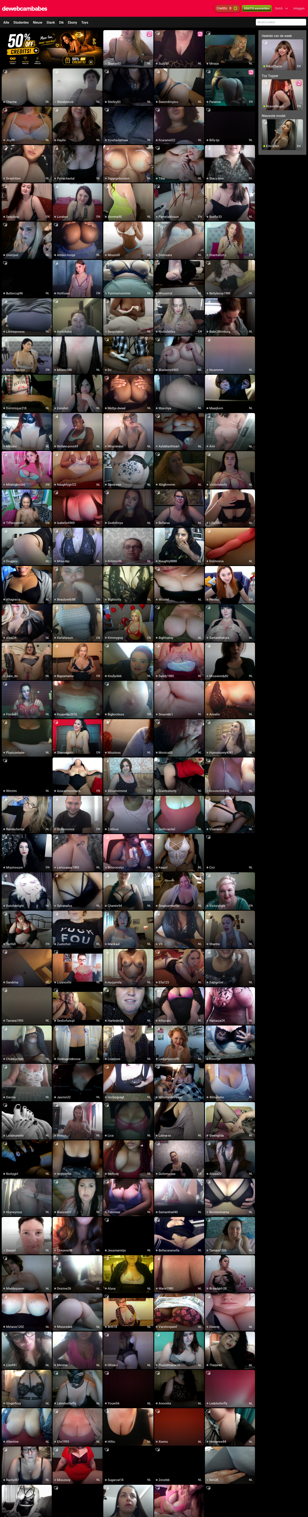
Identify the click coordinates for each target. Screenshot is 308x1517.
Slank (51, 22)
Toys (84, 22)
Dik (61, 22)
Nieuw (37, 22)
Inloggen (299, 8)
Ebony (72, 22)
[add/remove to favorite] (107, 33)
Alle (6, 22)
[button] (281, 8)
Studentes (21, 22)
